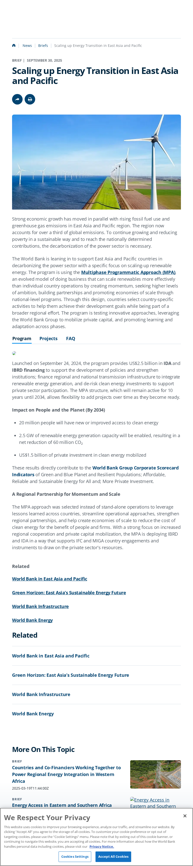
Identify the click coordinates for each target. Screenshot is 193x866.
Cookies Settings (74, 856)
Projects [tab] (48, 338)
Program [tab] (21, 338)
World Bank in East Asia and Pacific (49, 579)
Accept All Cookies (113, 856)
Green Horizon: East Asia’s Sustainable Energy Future (69, 593)
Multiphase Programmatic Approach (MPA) (128, 272)
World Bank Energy (32, 620)
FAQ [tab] (70, 338)
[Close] (184, 815)
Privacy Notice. (101, 846)
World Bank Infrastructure (40, 606)
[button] (30, 99)
